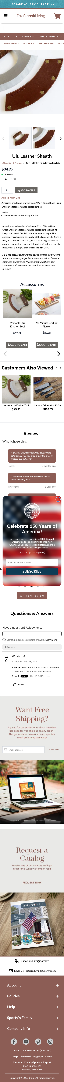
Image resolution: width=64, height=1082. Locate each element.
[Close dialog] (58, 499)
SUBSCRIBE (32, 571)
